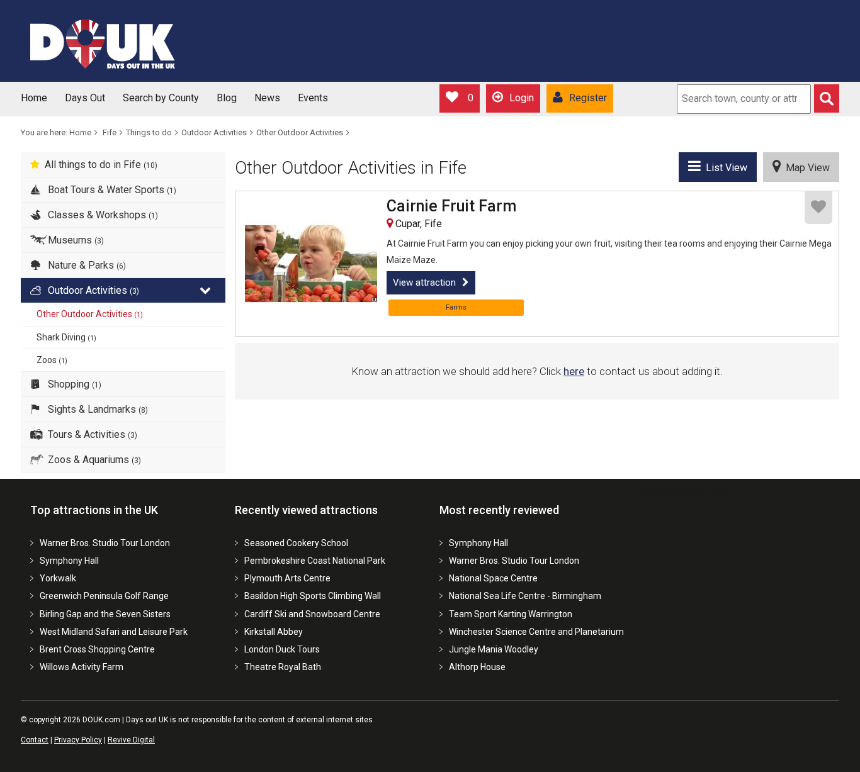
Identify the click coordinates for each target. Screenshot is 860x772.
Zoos (52, 360)
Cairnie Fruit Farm (451, 206)
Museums (74, 240)
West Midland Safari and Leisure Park (114, 632)
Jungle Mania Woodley (493, 649)
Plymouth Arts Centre (287, 578)
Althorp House (477, 667)
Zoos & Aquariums (93, 460)
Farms (456, 307)
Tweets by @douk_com (681, 493)
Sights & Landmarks (96, 409)
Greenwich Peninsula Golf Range (104, 596)
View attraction (424, 282)
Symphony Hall (69, 561)
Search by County (161, 98)
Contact (34, 740)
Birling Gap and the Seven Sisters (105, 614)
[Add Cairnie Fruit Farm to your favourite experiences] (818, 207)
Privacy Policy (78, 740)
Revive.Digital (131, 740)
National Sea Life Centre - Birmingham (525, 596)
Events (313, 98)
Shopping (73, 384)
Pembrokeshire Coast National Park (314, 561)
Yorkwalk (58, 578)
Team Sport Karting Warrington (510, 614)
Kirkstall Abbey (273, 632)
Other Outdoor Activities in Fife (351, 167)
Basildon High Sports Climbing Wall (312, 596)
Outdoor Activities (214, 132)
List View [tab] (724, 168)
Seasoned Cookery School (296, 543)
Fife (109, 132)
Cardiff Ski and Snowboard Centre (312, 614)
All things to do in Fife (101, 165)
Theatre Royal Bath (282, 667)
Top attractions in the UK (94, 510)
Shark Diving (66, 337)
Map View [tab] (805, 168)
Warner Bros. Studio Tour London (105, 543)
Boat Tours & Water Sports (110, 190)
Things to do (149, 132)
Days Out (85, 98)
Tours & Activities (91, 434)
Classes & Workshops (101, 215)
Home (34, 98)
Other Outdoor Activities (299, 132)
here (573, 371)
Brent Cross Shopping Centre (97, 649)
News (267, 98)
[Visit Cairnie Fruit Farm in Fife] (311, 264)
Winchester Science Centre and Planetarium (536, 632)
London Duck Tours (282, 649)
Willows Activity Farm (81, 667)
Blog (227, 98)
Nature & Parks (85, 265)
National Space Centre (493, 578)
